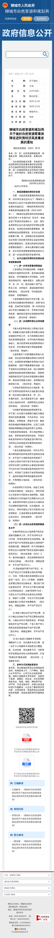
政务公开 (19, 74)
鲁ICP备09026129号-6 (21, 925)
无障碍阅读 (11, 18)
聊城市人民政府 (23, 5)
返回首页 (41, 18)
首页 (11, 74)
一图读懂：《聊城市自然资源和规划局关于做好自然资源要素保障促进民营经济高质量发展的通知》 (26, 846)
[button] (27, 875)
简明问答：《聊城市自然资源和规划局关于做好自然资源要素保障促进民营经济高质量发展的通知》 (26, 820)
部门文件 (30, 74)
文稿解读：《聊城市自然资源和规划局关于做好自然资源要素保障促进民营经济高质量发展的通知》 (26, 794)
